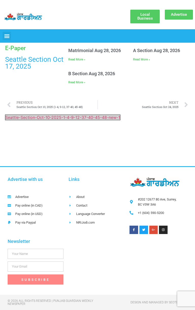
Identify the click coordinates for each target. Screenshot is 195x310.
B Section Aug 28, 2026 (91, 73)
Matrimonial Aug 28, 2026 (94, 50)
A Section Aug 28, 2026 (156, 50)
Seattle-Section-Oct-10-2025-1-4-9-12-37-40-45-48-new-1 (62, 117)
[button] (7, 36)
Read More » (76, 59)
